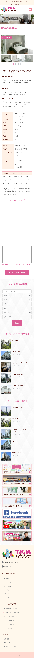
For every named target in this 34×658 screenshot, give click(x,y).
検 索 (17, 323)
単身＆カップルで (8, 586)
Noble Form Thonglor (17, 407)
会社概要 (6, 639)
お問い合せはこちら (18, 4)
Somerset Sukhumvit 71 (18, 452)
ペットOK (6, 598)
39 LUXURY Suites (17, 351)
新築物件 (6, 578)
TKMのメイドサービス (10, 646)
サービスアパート (8, 590)
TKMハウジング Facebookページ (12, 628)
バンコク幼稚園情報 (9, 624)
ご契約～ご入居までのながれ (11, 612)
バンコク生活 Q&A (9, 620)
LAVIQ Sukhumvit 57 (17, 374)
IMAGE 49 (15, 340)
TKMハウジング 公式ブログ (11, 608)
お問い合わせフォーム (11, 566)
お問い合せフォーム (18, 273)
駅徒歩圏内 (7, 594)
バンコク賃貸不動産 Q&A (10, 616)
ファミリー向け (8, 582)
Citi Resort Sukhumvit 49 (18, 385)
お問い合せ (7, 642)
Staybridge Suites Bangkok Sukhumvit (22, 363)
